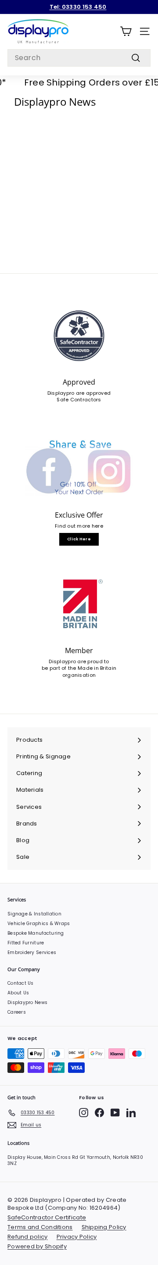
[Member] (79, 604)
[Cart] (125, 31)
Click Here (79, 539)
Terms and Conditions (40, 1227)
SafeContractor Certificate (46, 1217)
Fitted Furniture (25, 943)
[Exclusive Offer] (79, 469)
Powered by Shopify (37, 1246)
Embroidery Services (31, 952)
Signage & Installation (34, 914)
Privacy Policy (77, 1237)
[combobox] (79, 58)
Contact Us (20, 983)
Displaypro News (27, 1002)
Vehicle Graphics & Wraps (38, 923)
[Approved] (79, 336)
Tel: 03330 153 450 (78, 7)
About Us (18, 993)
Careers (16, 1012)
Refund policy (27, 1237)
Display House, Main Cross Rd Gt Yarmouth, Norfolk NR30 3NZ (75, 1160)
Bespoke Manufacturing (35, 933)
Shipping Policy (104, 1227)
